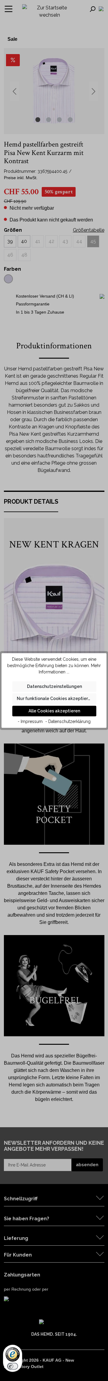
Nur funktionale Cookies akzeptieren (55, 698)
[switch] (12, 1366)
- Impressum (30, 721)
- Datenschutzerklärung (68, 721)
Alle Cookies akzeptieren (54, 710)
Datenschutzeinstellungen (54, 686)
